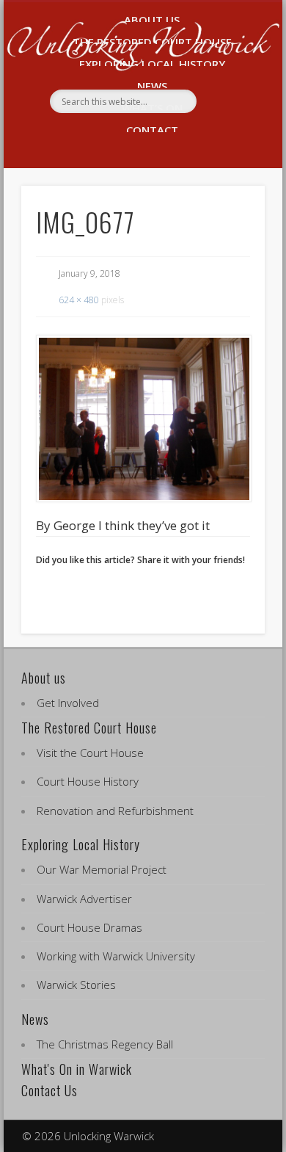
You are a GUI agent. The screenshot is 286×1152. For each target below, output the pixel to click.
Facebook (125, 138)
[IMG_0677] (143, 418)
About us (43, 677)
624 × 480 (79, 300)
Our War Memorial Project (101, 869)
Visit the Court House (90, 752)
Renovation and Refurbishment (115, 810)
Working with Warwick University (116, 956)
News (35, 1019)
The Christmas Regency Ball (105, 1044)
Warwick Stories (76, 984)
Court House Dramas (89, 927)
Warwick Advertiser (84, 898)
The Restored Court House (89, 727)
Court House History (88, 781)
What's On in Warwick (76, 1069)
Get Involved (68, 702)
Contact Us (49, 1090)
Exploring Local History (80, 844)
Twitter (156, 138)
